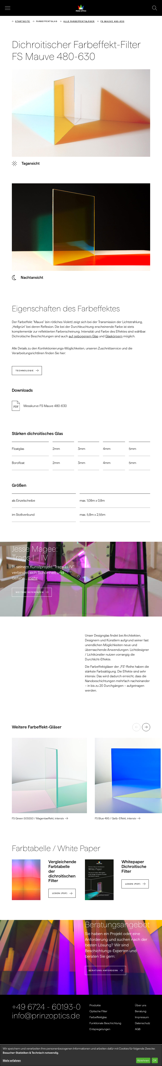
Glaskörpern (113, 336)
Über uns (140, 1005)
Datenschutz (142, 1023)
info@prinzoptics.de (46, 1015)
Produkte (95, 1005)
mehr (33, 578)
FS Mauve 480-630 (112, 21)
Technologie (25, 370)
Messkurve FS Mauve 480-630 (45, 406)
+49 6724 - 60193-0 (46, 1007)
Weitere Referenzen (30, 592)
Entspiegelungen (99, 1029)
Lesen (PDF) (60, 893)
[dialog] (81, 1055)
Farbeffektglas (98, 1017)
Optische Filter (98, 1011)
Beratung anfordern (103, 970)
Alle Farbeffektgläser (78, 21)
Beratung (140, 1011)
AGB (137, 1029)
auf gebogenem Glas (83, 336)
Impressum (142, 1017)
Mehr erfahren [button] (12, 1060)
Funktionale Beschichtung (105, 1023)
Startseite (22, 21)
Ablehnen (143, 1060)
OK (155, 1060)
